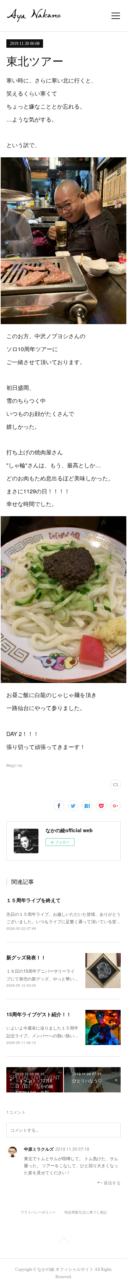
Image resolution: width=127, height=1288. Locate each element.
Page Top (63, 1241)
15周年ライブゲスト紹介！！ (38, 1014)
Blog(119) (14, 765)
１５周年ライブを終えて (33, 899)
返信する (112, 1182)
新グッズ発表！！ (26, 957)
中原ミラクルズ (39, 1149)
